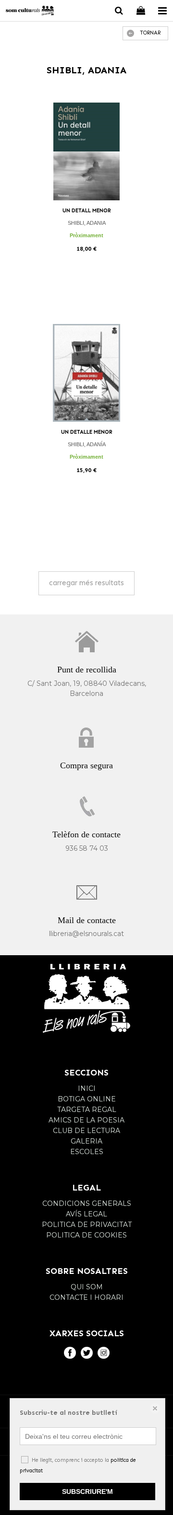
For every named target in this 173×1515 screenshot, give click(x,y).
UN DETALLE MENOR (86, 432)
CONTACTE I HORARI (86, 1297)
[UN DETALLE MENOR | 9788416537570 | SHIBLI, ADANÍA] (86, 373)
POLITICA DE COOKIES (86, 1235)
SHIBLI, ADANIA (87, 223)
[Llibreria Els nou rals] (30, 12)
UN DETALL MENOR (86, 211)
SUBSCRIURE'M (87, 1491)
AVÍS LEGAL (86, 1214)
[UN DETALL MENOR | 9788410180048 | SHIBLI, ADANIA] (86, 152)
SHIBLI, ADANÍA (87, 444)
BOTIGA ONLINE (87, 1099)
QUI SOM (87, 1287)
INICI (87, 1088)
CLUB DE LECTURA (86, 1130)
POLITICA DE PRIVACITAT (87, 1224)
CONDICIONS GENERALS (86, 1203)
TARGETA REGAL (86, 1109)
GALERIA (86, 1141)
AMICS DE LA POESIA (86, 1120)
